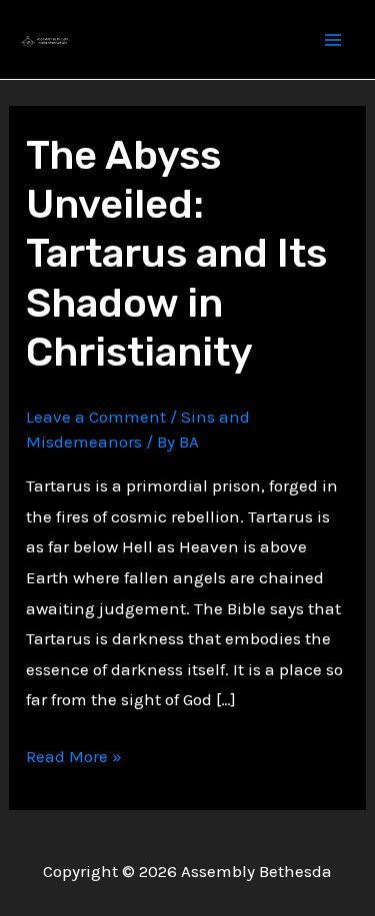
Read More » (74, 758)
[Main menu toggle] (333, 40)
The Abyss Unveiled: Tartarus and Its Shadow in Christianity (176, 254)
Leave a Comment (96, 417)
